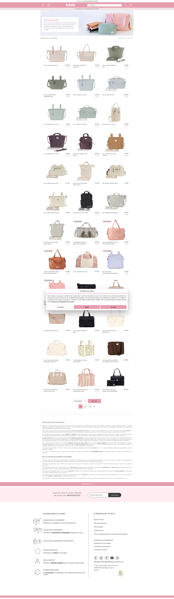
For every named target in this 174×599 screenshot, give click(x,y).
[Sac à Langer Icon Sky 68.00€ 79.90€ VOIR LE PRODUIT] (116, 82)
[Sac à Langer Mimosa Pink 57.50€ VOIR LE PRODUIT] (57, 170)
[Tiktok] (101, 558)
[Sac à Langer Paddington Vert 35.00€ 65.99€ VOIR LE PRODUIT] (116, 53)
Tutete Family (99, 530)
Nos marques (98, 526)
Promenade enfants (44, 38)
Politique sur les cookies (102, 543)
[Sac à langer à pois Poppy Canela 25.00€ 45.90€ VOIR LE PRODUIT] (116, 141)
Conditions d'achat (100, 549)
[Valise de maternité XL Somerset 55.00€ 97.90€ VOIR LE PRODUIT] (86, 53)
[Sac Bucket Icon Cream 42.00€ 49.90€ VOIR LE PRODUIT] (116, 111)
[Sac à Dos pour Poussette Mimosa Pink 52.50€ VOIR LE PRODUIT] (86, 170)
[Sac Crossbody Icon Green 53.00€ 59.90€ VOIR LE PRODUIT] (57, 111)
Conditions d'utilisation (102, 546)
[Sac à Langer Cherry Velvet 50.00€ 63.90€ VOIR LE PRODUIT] (57, 141)
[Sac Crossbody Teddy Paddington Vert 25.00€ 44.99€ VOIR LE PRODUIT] (57, 82)
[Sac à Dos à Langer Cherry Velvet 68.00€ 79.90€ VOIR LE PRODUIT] (86, 141)
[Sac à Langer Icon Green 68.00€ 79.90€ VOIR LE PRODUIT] (86, 111)
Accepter (113, 307)
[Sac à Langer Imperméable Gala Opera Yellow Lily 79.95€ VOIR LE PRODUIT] (57, 347)
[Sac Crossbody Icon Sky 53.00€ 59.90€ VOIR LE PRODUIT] (86, 82)
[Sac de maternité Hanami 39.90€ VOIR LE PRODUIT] (86, 259)
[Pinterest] (106, 558)
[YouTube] (112, 558)
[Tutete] (74, 6)
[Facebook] (96, 558)
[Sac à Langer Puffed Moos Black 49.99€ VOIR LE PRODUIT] (86, 318)
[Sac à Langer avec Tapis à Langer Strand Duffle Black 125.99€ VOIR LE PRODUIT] (116, 377)
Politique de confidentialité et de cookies (62, 301)
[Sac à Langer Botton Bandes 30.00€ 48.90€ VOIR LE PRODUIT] (116, 200)
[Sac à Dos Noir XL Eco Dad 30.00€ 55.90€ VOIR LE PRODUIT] (86, 200)
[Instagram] (117, 558)
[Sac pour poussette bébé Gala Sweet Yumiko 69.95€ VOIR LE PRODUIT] (57, 377)
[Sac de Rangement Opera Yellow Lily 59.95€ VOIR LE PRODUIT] (116, 318)
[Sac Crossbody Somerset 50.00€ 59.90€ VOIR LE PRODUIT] (57, 53)
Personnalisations (100, 523)
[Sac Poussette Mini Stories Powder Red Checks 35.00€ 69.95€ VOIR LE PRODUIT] (86, 377)
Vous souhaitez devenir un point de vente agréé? (110, 534)
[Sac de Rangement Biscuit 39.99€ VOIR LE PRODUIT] (57, 318)
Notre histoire (99, 519)
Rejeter (87, 307)
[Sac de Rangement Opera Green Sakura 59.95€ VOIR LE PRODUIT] (86, 347)
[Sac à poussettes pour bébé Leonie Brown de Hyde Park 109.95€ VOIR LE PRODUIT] (116, 347)
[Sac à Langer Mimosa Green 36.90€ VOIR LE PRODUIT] (57, 200)
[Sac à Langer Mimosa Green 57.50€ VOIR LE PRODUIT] (116, 170)
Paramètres (60, 307)
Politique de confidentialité (103, 540)
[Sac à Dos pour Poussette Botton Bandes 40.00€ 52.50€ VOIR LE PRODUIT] (57, 229)
